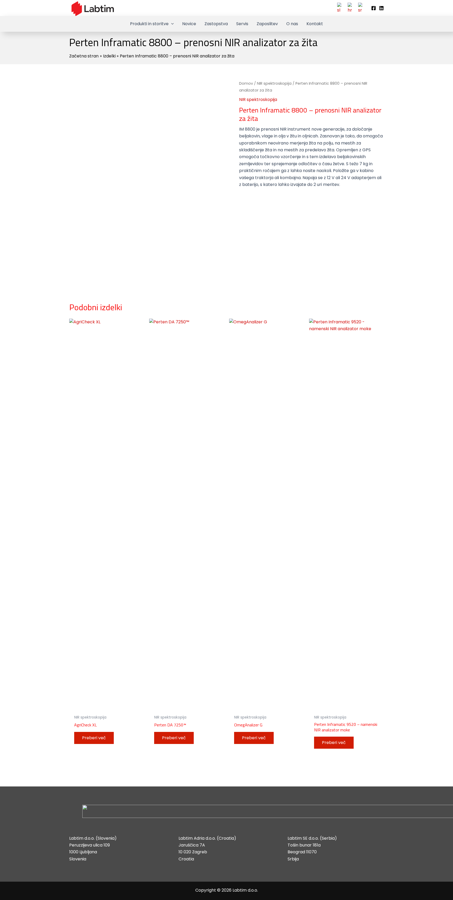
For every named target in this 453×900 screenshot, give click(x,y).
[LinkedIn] (381, 8)
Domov (246, 83)
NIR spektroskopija (274, 83)
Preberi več (94, 738)
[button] (171, 24)
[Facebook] (373, 8)
